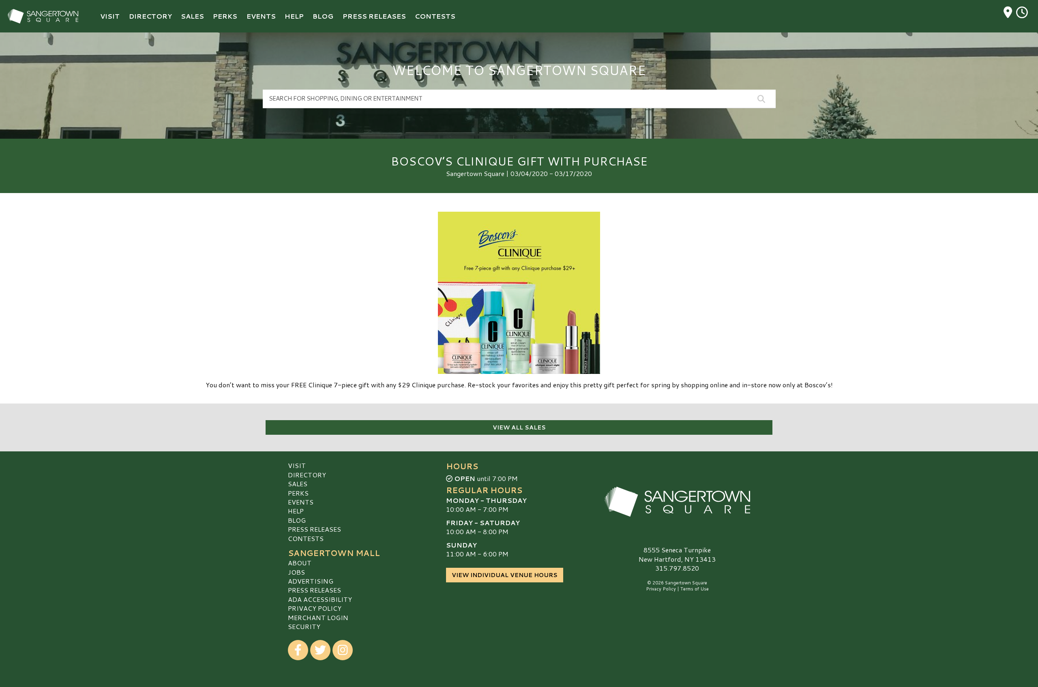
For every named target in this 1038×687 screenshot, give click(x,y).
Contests (306, 538)
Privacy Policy (314, 608)
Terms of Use (694, 589)
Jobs (296, 572)
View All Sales (519, 427)
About (299, 562)
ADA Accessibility (320, 599)
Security (304, 626)
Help (296, 510)
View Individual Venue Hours (505, 575)
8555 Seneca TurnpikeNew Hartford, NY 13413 (677, 554)
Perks (298, 493)
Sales (297, 483)
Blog (297, 520)
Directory (307, 474)
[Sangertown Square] (677, 501)
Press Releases (314, 529)
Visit (297, 465)
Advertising (310, 581)
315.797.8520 (677, 568)
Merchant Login (318, 617)
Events (300, 502)
